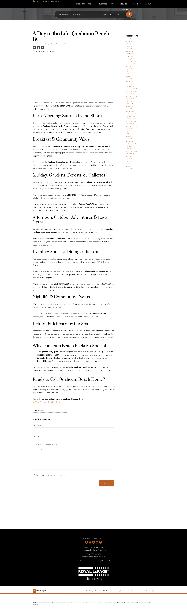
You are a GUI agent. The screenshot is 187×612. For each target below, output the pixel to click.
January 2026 (130, 59)
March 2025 (130, 81)
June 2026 (129, 46)
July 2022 (129, 161)
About (148, 4)
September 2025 (131, 66)
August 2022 (130, 159)
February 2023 (131, 144)
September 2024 (131, 96)
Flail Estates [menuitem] (101, 4)
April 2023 (129, 139)
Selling (123, 4)
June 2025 (129, 74)
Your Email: (37, 436)
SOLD (131, 9)
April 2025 (129, 79)
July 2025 (129, 71)
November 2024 (131, 91)
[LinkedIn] (100, 542)
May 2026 (129, 49)
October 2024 (130, 94)
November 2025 (131, 64)
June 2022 (129, 164)
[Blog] (93, 542)
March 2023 (130, 141)
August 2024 (130, 99)
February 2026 (131, 56)
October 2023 (130, 124)
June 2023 (129, 134)
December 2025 (131, 61)
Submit (107, 483)
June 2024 (129, 104)
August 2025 (130, 69)
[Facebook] (86, 542)
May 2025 (129, 76)
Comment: (37, 450)
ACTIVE (123, 9)
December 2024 (131, 89)
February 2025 (131, 84)
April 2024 (129, 109)
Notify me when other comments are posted (50, 475)
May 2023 (129, 136)
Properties (87, 4)
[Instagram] (90, 542)
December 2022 (131, 149)
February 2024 (131, 114)
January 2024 (130, 116)
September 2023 (131, 126)
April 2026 (129, 51)
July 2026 (129, 44)
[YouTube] (97, 542)
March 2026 (130, 54)
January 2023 (130, 146)
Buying (113, 4)
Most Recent (130, 39)
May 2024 (129, 106)
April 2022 (129, 169)
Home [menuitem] (77, 4)
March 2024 (130, 111)
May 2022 (129, 166)
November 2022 (131, 151)
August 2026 (130, 41)
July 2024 (129, 101)
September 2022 (131, 156)
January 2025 (130, 86)
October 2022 (130, 154)
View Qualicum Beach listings (47, 402)
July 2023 (129, 131)
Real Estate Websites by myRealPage (144, 591)
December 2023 (131, 119)
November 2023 (131, 121)
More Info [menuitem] (136, 4)
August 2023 (130, 129)
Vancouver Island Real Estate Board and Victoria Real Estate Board (83, 603)
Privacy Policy (130, 591)
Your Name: (38, 425)
